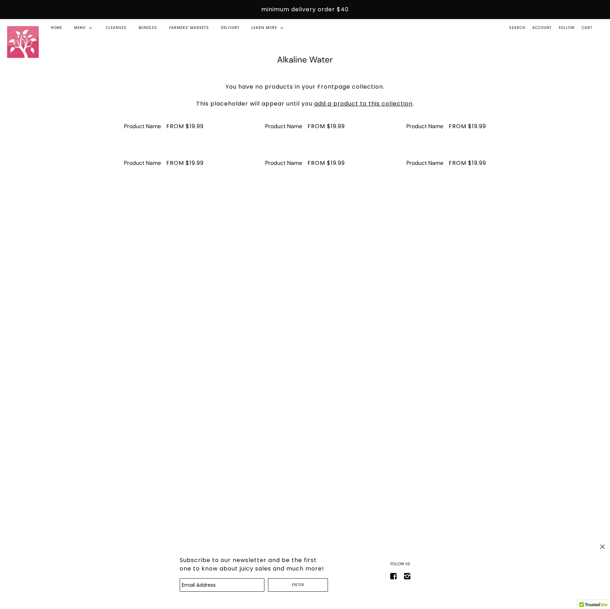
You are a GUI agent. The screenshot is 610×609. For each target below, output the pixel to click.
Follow (567, 27)
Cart (587, 27)
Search (517, 27)
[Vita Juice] (23, 42)
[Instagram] (407, 576)
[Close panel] (602, 546)
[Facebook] (394, 576)
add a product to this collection (363, 104)
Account (542, 27)
